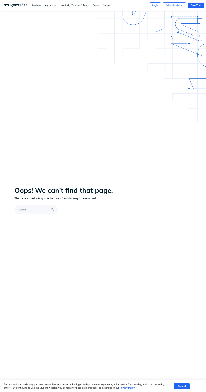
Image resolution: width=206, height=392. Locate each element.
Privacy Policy (127, 387)
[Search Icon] (36, 209)
